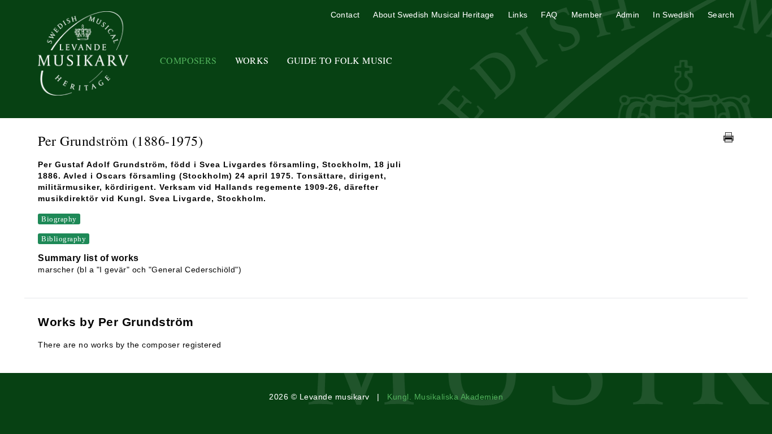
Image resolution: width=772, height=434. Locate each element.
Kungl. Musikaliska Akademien (445, 396)
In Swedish (673, 14)
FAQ (549, 14)
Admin (628, 14)
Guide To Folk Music (340, 60)
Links (518, 14)
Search (721, 14)
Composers (188, 60)
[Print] (728, 137)
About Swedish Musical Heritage (434, 14)
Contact (345, 14)
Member (586, 14)
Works (252, 60)
